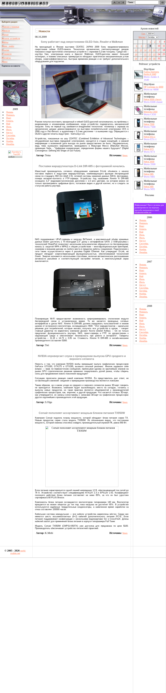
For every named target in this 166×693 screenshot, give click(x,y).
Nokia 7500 (149, 124)
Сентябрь (10, 135)
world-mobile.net (18, 552)
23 (154, 54)
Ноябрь (9, 141)
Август (9, 132)
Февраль (10, 115)
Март (8, 118)
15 (150, 50)
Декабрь (10, 144)
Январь (9, 112)
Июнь (9, 127)
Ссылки (5, 50)
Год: (144, 34)
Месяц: (142, 37)
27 (141, 58)
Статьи (5, 34)
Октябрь (10, 138)
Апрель (9, 121)
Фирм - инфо (8, 46)
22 (150, 54)
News (125, 155)
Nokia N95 (149, 186)
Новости (6, 30)
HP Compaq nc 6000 (153, 87)
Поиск (4, 61)
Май (8, 124)
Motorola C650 (150, 112)
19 (136, 54)
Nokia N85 (149, 174)
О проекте (7, 54)
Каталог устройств (11, 38)
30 (154, 58)
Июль (9, 129)
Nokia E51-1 (149, 137)
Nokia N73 (149, 149)
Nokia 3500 (149, 161)
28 (145, 58)
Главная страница (10, 27)
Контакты (6, 58)
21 (145, 54)
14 (145, 50)
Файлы (5, 42)
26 (136, 58)
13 (141, 50)
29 (150, 58)
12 (136, 50)
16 (154, 50)
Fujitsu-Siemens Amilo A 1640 (151, 73)
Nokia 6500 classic (153, 99)
